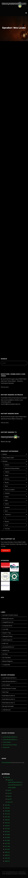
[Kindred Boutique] (5, 576)
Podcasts (7, 493)
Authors (7, 465)
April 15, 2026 (7, 201)
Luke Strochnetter (12, 199)
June (9, 793)
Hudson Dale (9, 312)
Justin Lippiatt (10, 51)
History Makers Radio (8, 458)
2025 (7, 805)
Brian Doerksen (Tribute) (9, 688)
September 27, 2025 (8, 315)
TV (5, 518)
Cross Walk (5, 629)
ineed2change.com (7, 640)
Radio (6, 500)
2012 (7, 843)
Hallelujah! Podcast (7, 636)
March (9, 802)
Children (7, 472)
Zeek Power (9, 125)
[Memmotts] (5, 567)
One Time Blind (6, 657)
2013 (7, 840)
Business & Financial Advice (12, 468)
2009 (7, 852)
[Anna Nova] (5, 586)
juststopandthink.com (8, 647)
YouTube (7, 528)
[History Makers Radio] (14, 5)
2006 (7, 861)
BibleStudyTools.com (8, 618)
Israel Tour (5, 643)
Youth (6, 525)
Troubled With (6, 665)
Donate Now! (6, 550)
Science (7, 504)
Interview (4, 461)
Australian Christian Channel (10, 615)
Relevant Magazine (7, 661)
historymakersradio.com (11, 872)
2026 (7, 777)
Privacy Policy (22, 872)
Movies (7, 482)
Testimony (8, 514)
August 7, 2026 (7, 54)
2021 (7, 817)
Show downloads (6, 762)
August (10, 780)
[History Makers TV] (10, 436)
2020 (7, 820)
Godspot (4, 454)
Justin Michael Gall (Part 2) (9, 678)
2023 (7, 811)
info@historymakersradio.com (12, 404)
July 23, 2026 (7, 128)
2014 (7, 837)
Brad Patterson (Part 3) (8, 695)
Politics (7, 497)
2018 (7, 826)
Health (6, 475)
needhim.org (5, 650)
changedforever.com (7, 622)
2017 (7, 828)
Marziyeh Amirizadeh (8, 706)
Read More (6, 100)
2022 (7, 814)
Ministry (7, 479)
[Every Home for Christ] (14, 576)
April (9, 799)
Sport (6, 511)
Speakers (7, 507)
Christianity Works (7, 625)
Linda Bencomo (6, 710)
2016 (7, 831)
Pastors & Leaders (10, 489)
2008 (7, 855)
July (9, 790)
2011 (7, 846)
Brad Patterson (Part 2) (8, 699)
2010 (7, 849)
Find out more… (5, 387)
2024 (7, 808)
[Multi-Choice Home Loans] (14, 567)
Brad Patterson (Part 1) (8, 703)
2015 (7, 834)
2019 (7, 823)
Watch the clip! (6, 442)
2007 (7, 858)
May (9, 796)
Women (7, 521)
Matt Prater (16, 54)
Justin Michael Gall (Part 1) (9, 681)
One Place (5, 654)
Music (6, 486)
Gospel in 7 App (6, 633)
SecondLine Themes (17, 873)
